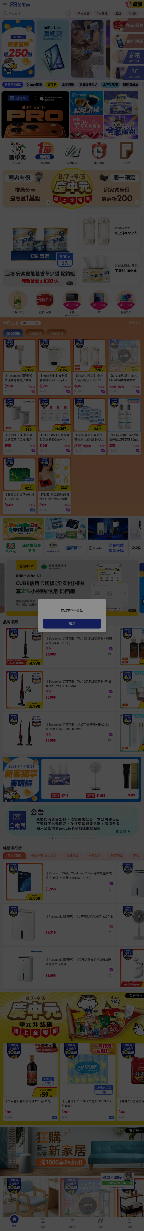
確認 (72, 624)
